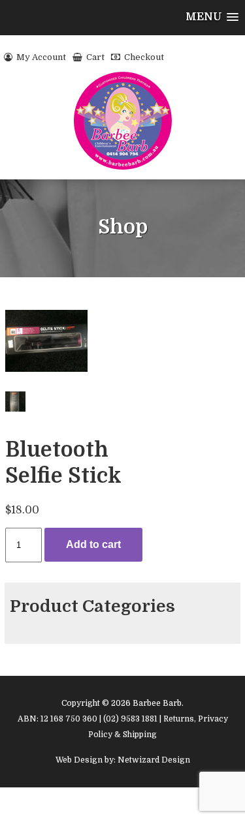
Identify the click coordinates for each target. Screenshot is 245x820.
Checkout (143, 57)
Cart (94, 57)
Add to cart (93, 544)
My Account (40, 57)
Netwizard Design (154, 760)
